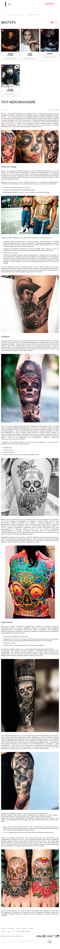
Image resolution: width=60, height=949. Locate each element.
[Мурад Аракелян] (10, 86)
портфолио (24, 928)
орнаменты (15, 182)
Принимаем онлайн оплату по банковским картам (12, 936)
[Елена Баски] (30, 51)
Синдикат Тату (10, 123)
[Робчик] (49, 51)
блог (9, 931)
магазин (31, 928)
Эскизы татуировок (54, 109)
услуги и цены (10, 928)
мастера (18, 928)
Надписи (5, 832)
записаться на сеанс (10, 58)
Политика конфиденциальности (23, 931)
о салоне (3, 928)
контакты (3, 931)
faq (13, 931)
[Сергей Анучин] (10, 51)
